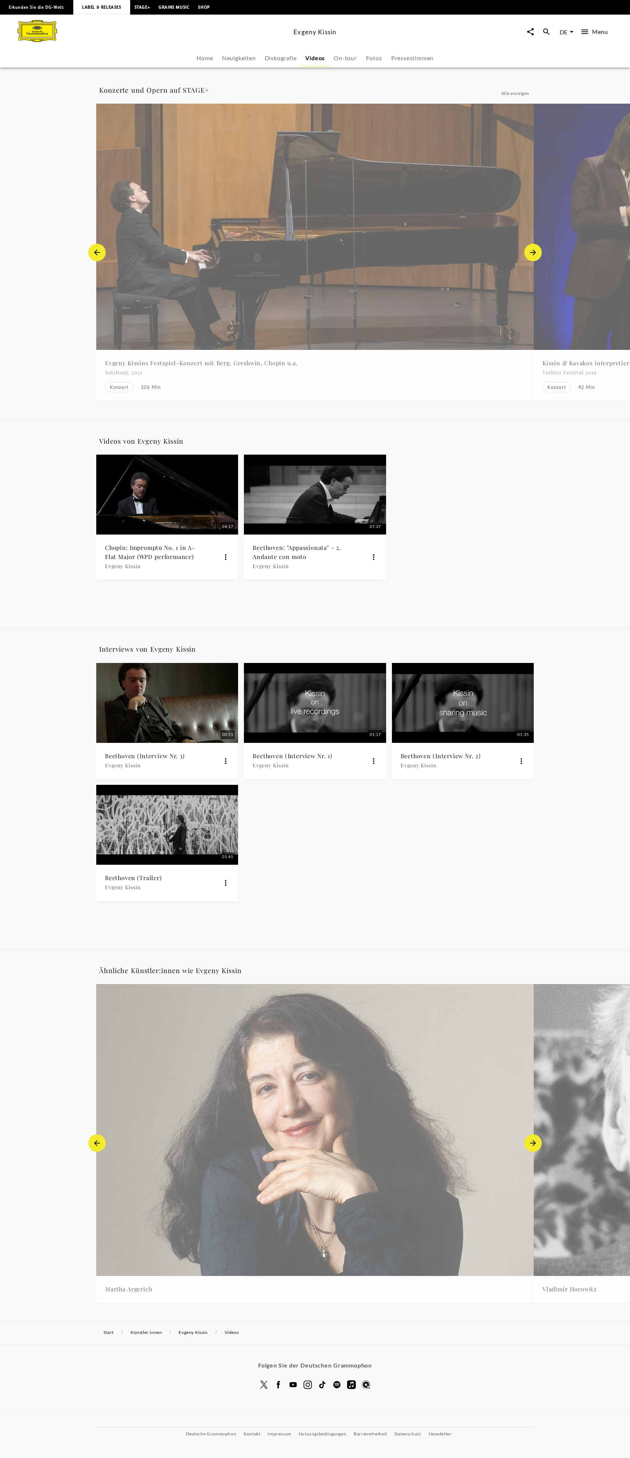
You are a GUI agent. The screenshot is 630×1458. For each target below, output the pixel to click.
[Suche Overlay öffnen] (546, 31)
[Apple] (351, 1384)
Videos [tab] (315, 57)
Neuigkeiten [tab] (239, 57)
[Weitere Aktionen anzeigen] (225, 557)
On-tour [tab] (345, 57)
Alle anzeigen (515, 93)
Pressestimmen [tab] (412, 57)
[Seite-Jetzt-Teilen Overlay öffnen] (530, 31)
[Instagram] (307, 1384)
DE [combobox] (563, 31)
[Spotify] (337, 1384)
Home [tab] (205, 57)
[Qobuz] (366, 1384)
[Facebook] (278, 1384)
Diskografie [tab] (281, 57)
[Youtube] (293, 1384)
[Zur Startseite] (153, 39)
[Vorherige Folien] (97, 252)
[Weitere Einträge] (533, 252)
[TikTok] (322, 1384)
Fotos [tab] (374, 57)
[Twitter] (264, 1384)
